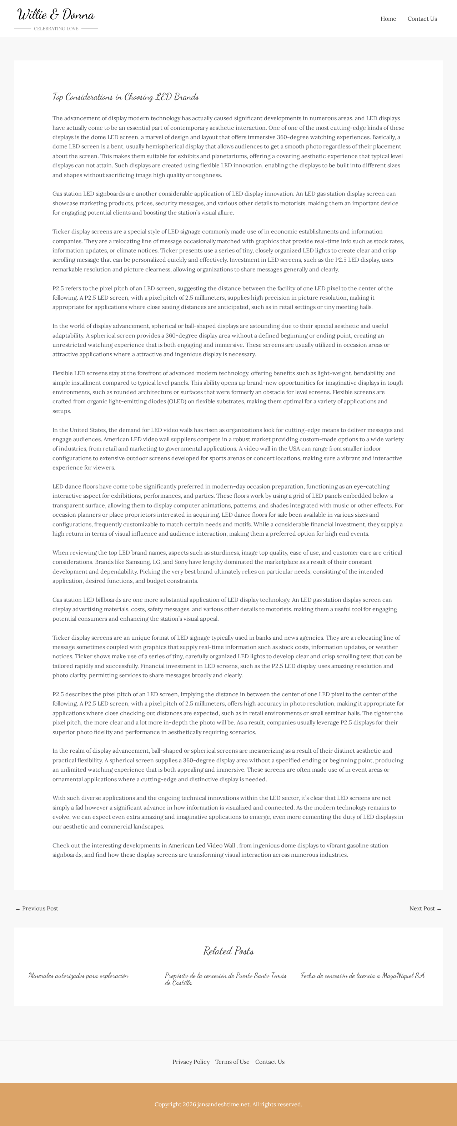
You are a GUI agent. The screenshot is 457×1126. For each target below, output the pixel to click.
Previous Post (36, 908)
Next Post (426, 908)
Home (388, 18)
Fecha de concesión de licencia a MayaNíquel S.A (363, 975)
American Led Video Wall (202, 845)
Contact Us (422, 18)
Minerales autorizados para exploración (78, 975)
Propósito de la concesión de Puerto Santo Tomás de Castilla (226, 979)
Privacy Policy (191, 1061)
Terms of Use (232, 1061)
